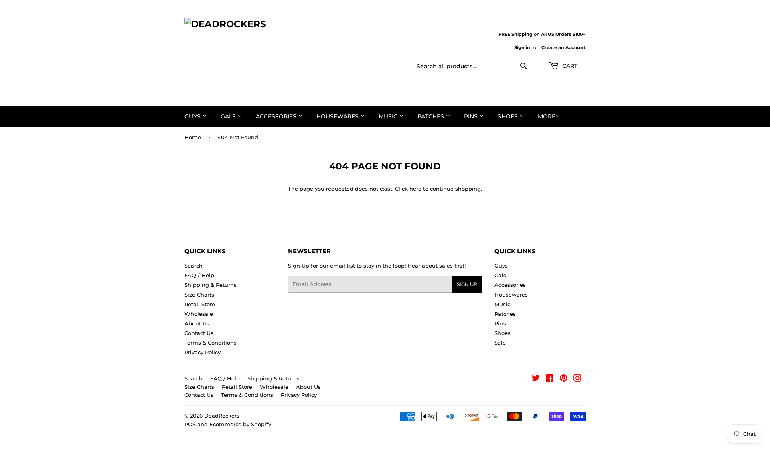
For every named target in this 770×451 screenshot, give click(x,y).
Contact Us (198, 333)
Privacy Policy (202, 352)
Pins (471, 116)
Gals (229, 116)
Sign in (522, 47)
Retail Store (199, 304)
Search (193, 265)
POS (190, 424)
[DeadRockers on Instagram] (577, 379)
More (546, 116)
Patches (431, 116)
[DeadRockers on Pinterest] (563, 379)
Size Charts (199, 294)
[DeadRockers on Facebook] (549, 379)
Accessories (277, 116)
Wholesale (198, 314)
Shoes (508, 116)
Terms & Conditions (210, 342)
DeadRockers (221, 415)
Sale (500, 342)
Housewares (338, 116)
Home (192, 137)
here (415, 188)
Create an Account (563, 47)
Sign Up (467, 284)
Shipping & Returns (210, 285)
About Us (196, 323)
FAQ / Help (199, 275)
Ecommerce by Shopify (240, 424)
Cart (569, 65)
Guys (193, 116)
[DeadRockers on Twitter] (536, 379)
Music (389, 116)
